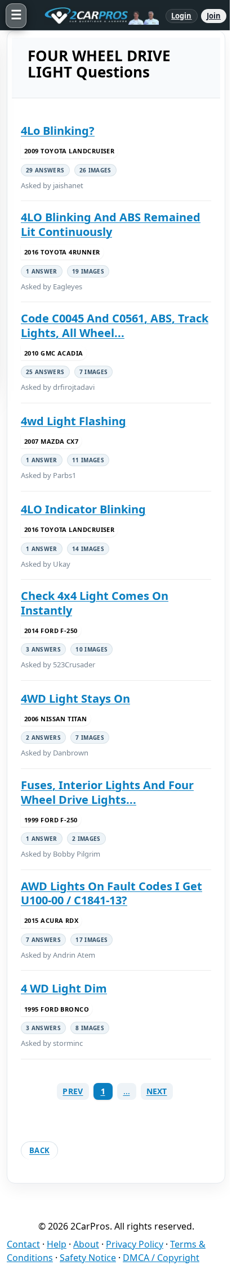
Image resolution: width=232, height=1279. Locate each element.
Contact (23, 1244)
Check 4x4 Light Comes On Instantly (94, 603)
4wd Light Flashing (73, 421)
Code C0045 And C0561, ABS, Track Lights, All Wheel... (114, 325)
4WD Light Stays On (75, 698)
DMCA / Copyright (161, 1257)
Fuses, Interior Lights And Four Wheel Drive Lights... (107, 792)
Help (56, 1244)
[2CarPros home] (96, 16)
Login (181, 16)
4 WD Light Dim (64, 988)
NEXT (156, 1091)
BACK (39, 1150)
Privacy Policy (134, 1244)
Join (214, 16)
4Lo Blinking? (58, 131)
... (126, 1091)
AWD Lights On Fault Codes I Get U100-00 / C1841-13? (111, 893)
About (86, 1244)
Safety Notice (88, 1257)
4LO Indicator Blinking (83, 509)
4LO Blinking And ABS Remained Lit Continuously (110, 224)
